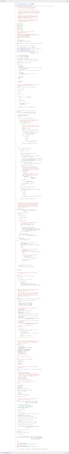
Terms (9, 452)
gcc (17, 3)
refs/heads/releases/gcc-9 (23, 3)
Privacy (7, 452)
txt (65, 452)
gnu (15, 3)
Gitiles (5, 452)
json (67, 452)
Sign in (67, 1)
